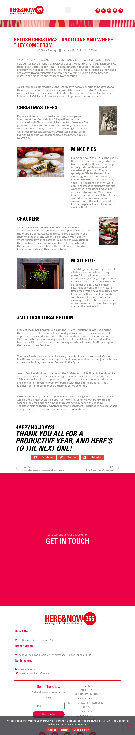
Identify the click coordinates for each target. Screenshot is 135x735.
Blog (86, 707)
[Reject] (129, 725)
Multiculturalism (86, 694)
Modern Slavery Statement (86, 702)
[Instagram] (120, 10)
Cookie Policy (86, 715)
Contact (86, 711)
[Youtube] (109, 10)
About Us (86, 689)
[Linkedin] (115, 10)
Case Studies (86, 698)
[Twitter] (103, 10)
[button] (68, 10)
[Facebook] (97, 10)
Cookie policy (81, 729)
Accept (52, 729)
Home (86, 685)
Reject (64, 729)
